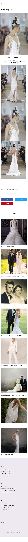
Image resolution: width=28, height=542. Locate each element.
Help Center (4, 520)
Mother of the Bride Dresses (7, 475)
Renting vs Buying (5, 509)
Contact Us (3, 524)
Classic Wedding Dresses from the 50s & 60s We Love (12, 305)
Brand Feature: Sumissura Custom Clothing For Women (12, 276)
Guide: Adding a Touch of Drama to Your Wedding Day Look (13, 395)
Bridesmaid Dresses (5, 471)
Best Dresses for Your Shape (7, 505)
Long (17, 189)
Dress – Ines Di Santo (10, 189)
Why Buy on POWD (5, 476)
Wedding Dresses (5, 469)
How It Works (4, 519)
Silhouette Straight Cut (11, 194)
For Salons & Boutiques (6, 492)
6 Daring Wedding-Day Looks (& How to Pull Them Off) (12, 365)
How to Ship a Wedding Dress (8, 490)
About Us (3, 522)
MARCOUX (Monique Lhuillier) (7, 246)
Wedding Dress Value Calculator (8, 488)
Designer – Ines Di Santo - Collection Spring (14, 187)
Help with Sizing (5, 507)
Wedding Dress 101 (5, 503)
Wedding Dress (4, 7)
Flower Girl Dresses (5, 473)
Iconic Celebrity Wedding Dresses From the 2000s (11, 335)
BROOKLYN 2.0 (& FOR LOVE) (7, 425)
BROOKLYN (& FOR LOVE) (7, 454)
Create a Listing (5, 486)
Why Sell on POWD (5, 493)
